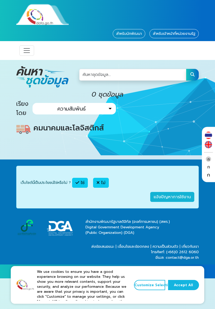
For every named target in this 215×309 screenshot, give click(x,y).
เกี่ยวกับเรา (190, 246)
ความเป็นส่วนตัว (165, 246)
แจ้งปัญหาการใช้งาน (172, 197)
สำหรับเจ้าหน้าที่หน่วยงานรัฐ (174, 33)
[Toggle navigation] (26, 50)
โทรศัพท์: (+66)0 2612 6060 (175, 252)
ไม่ (102, 183)
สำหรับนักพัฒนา (129, 33)
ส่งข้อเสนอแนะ (102, 246)
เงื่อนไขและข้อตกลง (133, 246)
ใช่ (81, 183)
